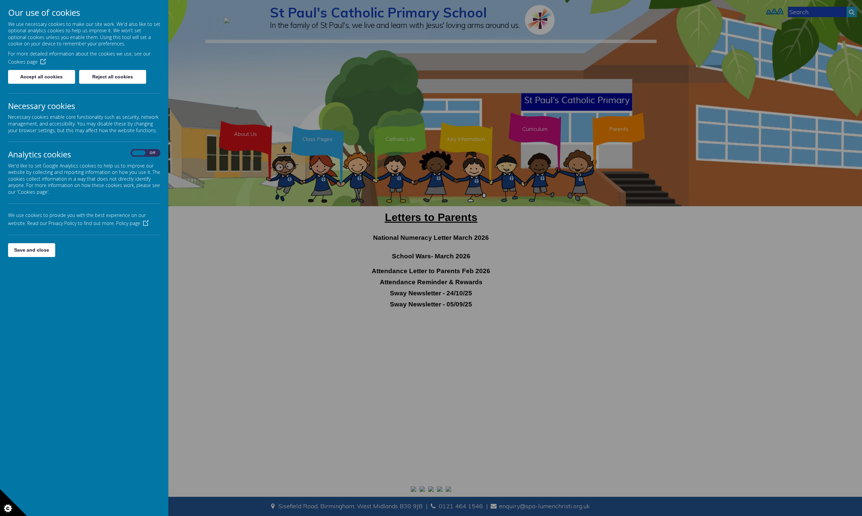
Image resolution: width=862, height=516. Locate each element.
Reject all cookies (112, 76)
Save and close (31, 250)
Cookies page (23, 62)
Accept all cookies (41, 76)
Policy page (128, 223)
